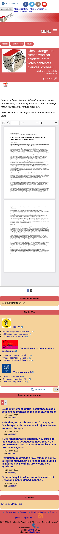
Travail (29, 44)
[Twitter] (32, 4)
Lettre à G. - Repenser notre (14, 382)
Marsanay (51, 78)
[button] (55, 30)
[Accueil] (29, 22)
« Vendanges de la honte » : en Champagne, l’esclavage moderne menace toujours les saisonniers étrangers (29, 425)
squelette (28, 518)
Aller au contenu (21, 9)
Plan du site (11, 512)
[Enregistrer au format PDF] (5, 86)
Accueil (5, 44)
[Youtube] (44, 4)
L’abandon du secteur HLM (14, 336)
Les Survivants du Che (12, 377)
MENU (46, 31)
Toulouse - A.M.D (22, 372)
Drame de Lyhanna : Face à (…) (16, 355)
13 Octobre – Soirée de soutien (16, 334)
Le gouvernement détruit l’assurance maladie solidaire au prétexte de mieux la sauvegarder (29, 410)
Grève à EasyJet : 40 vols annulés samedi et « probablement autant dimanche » (28, 478)
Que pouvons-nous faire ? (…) (15, 379)
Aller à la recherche (38, 9)
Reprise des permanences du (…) (17, 331)
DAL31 (16, 327)
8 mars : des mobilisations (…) (15, 358)
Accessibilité (6, 9)
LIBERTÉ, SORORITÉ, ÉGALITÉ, (16, 360)
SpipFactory (34, 532)
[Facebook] (25, 4)
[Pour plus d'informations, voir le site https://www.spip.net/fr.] (35, 528)
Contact (24, 512)
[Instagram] (38, 4)
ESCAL (31, 530)
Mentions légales (39, 512)
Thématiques (17, 44)
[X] (31, 291)
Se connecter (12, 3)
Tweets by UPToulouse (11, 504)
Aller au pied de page (23, 11)
